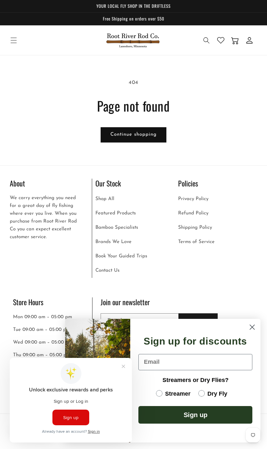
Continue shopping (133, 134)
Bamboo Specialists (116, 227)
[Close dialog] (252, 327)
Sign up (195, 414)
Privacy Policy (193, 199)
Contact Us (107, 270)
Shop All (104, 199)
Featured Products (115, 213)
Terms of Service (196, 241)
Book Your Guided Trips (121, 256)
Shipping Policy (195, 227)
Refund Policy (193, 213)
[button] (14, 40)
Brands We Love (113, 241)
